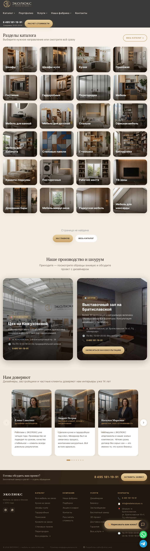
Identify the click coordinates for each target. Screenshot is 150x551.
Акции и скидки (70, 507)
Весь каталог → (135, 38)
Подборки (68, 503)
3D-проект (95, 517)
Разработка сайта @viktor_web (99, 547)
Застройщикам (97, 507)
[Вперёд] (143, 422)
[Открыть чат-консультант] (143, 524)
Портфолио (26, 13)
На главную (63, 238)
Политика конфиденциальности (63, 547)
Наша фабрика (60, 13)
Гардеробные (42, 512)
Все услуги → (97, 531)
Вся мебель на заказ (45, 498)
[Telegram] (5, 510)
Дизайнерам (96, 498)
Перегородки (41, 531)
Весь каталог (86, 238)
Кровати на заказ (43, 522)
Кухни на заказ (42, 503)
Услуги (41, 13)
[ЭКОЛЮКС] (28, 4)
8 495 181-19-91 (12, 22)
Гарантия (94, 526)
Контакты (81, 13)
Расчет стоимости (39, 23)
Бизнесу (94, 503)
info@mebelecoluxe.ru (132, 503)
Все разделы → (43, 536)
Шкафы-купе (41, 507)
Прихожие (40, 517)
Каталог (8, 13)
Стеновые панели (44, 526)
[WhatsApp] (12, 510)
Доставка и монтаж (100, 522)
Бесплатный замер (99, 512)
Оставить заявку (134, 477)
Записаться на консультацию (103, 350)
